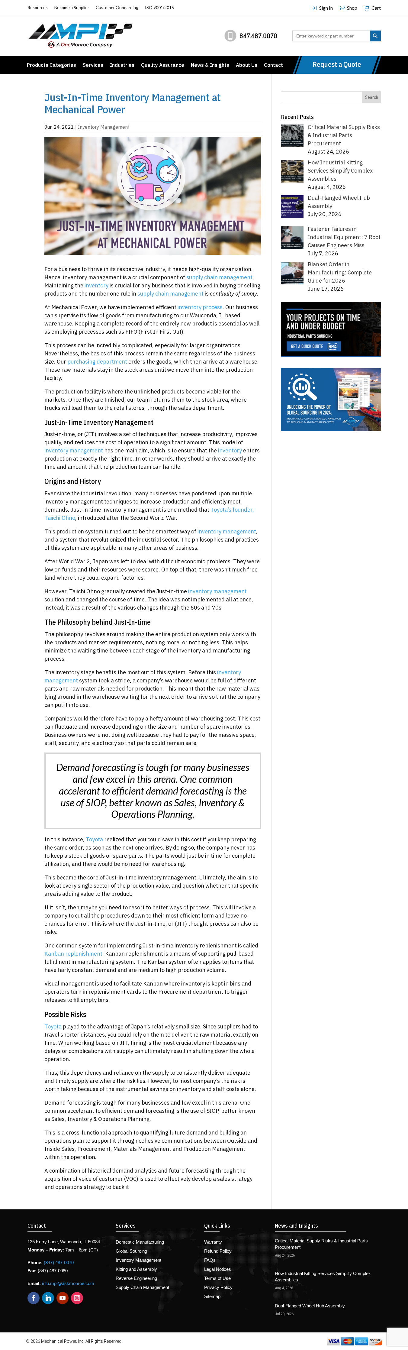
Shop (352, 8)
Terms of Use (217, 1278)
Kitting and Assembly (136, 1269)
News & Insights (210, 65)
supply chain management (219, 277)
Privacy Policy (218, 1287)
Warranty (213, 1242)
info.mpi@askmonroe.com (68, 1283)
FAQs (210, 1260)
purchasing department (97, 361)
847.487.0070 (258, 35)
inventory (96, 285)
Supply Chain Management (142, 1287)
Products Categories (51, 65)
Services (93, 65)
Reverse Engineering (136, 1278)
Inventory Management (104, 127)
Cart (376, 8)
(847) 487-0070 (59, 1262)
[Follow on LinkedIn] (48, 1298)
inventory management (73, 450)
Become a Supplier (71, 7)
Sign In (326, 8)
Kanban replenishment (73, 953)
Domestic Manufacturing (140, 1242)
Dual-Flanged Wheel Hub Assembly (310, 1305)
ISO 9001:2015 (159, 7)
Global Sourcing (131, 1251)
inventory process (200, 307)
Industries (122, 65)
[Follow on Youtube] (62, 1298)
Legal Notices (217, 1269)
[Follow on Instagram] (77, 1298)
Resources (37, 7)
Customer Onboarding (117, 7)
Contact (273, 65)
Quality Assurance (162, 65)
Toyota (94, 839)
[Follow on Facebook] (33, 1298)
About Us (246, 65)
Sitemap (212, 1296)
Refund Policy (218, 1251)
